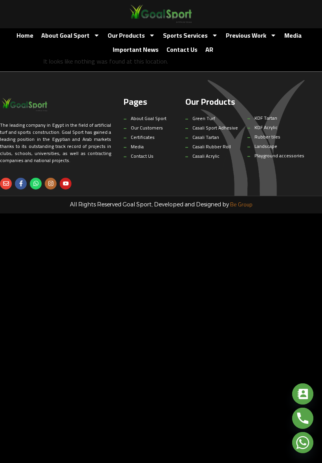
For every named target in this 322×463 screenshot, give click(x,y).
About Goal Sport (65, 35)
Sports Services (185, 35)
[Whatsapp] (36, 184)
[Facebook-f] (21, 184)
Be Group (241, 204)
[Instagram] (51, 184)
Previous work (246, 35)
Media (293, 35)
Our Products (126, 35)
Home (24, 35)
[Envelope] (6, 184)
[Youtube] (65, 184)
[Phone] (302, 418)
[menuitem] (209, 49)
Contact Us (182, 49)
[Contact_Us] (302, 394)
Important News (136, 49)
